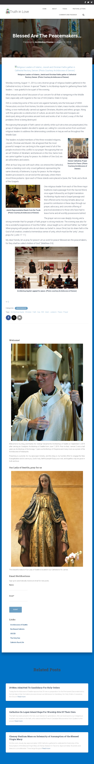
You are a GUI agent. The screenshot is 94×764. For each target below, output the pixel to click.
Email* (11, 596)
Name (11, 585)
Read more (21, 697)
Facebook (85, 2)
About (54, 9)
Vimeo (91, 2)
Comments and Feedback (68, 15)
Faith (34, 312)
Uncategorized (21, 308)
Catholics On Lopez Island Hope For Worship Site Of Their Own (42, 712)
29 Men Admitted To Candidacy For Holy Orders (34, 687)
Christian (28, 312)
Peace (60, 312)
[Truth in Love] (17, 12)
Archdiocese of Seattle (19, 625)
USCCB (12, 633)
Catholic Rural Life (17, 642)
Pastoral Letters (79, 9)
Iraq (38, 312)
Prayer (65, 312)
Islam (47, 312)
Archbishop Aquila (17, 312)
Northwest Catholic (17, 629)
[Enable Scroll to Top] (89, 759)
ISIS (42, 312)
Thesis (64, 9)
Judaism (53, 312)
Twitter (88, 2)
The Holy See (15, 638)
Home (44, 9)
